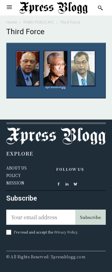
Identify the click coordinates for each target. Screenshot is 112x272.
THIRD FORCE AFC (38, 22)
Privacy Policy (65, 231)
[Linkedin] (67, 183)
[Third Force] (56, 96)
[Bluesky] (75, 183)
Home (11, 22)
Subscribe (90, 217)
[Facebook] (58, 183)
